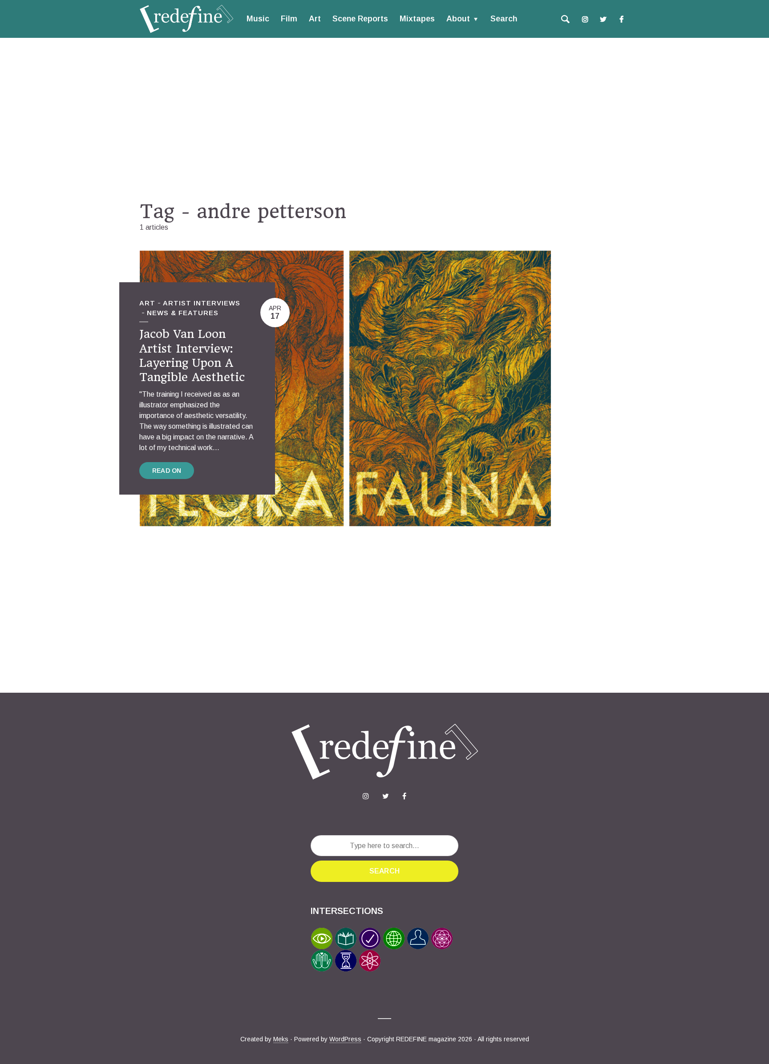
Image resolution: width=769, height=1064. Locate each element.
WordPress (345, 1039)
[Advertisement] (384, 119)
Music (258, 18)
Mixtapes (417, 18)
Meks (280, 1039)
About (458, 18)
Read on (166, 470)
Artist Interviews (201, 303)
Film (289, 18)
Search (503, 18)
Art (315, 18)
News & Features (183, 313)
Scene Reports (360, 18)
